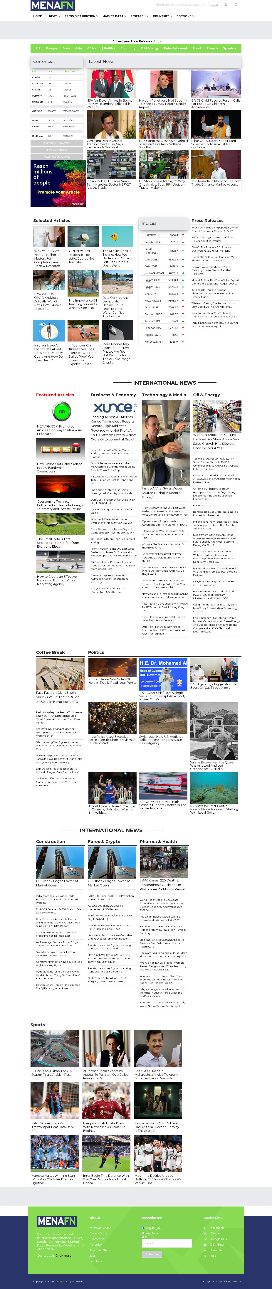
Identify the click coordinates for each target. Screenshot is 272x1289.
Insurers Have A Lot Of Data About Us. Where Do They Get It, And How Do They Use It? (164, 571)
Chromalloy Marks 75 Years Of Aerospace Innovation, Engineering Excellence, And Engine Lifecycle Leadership (214, 494)
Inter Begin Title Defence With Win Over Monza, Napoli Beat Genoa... (106, 1179)
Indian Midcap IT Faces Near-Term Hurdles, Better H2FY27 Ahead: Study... (109, 184)
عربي (215, 5)
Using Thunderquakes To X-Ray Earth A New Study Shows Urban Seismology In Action (216, 608)
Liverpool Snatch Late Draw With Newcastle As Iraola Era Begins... (104, 1127)
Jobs (92, 1255)
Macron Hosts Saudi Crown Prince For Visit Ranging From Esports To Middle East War (216, 572)
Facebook (217, 1228)
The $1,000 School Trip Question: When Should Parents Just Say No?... (215, 258)
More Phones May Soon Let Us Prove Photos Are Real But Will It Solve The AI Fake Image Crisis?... (116, 353)
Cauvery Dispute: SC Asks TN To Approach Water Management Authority (109, 579)
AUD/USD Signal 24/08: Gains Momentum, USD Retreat (108, 590)
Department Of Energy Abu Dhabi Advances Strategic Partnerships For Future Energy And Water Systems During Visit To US (215, 540)
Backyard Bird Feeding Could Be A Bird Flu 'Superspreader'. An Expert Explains (163, 954)
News (53, 16)
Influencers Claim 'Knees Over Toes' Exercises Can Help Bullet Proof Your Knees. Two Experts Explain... (82, 355)
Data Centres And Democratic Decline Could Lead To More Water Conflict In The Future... (116, 307)
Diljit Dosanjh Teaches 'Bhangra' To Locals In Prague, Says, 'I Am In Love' (57, 770)
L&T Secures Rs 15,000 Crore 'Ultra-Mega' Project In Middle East (57, 934)
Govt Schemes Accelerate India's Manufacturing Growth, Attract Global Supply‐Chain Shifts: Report (113, 467)
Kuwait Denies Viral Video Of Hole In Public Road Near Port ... (112, 681)
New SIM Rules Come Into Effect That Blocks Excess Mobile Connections (110, 937)
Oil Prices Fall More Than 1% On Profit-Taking (113, 540)
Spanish (229, 48)
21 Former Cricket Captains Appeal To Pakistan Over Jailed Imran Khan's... (106, 1074)
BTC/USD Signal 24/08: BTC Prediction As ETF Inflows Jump (111, 897)
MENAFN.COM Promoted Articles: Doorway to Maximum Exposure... (59, 430)
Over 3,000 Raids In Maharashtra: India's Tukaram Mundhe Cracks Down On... (156, 1074)
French (212, 48)
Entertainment (175, 48)
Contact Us (97, 1239)
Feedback (96, 1261)
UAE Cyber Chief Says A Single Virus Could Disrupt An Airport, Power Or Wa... (162, 696)
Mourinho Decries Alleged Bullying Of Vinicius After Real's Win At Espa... (158, 1179)
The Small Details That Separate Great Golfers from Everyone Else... (58, 542)
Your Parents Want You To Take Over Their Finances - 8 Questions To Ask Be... (215, 315)
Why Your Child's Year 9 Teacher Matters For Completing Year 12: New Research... (48, 258)
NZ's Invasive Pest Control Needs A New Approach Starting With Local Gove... (214, 809)
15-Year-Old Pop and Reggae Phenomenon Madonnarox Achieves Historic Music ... (214, 293)
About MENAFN (100, 1250)
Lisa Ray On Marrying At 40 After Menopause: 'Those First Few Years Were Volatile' (57, 732)
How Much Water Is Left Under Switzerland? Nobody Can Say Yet (111, 521)
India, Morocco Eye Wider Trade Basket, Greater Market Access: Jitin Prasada (112, 453)
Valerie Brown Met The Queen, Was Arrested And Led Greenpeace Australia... (213, 766)
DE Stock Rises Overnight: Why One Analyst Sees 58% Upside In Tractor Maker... (162, 184)
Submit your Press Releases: (133, 41)
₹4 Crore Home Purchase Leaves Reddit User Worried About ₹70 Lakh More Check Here (113, 565)
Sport (197, 48)
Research (138, 16)
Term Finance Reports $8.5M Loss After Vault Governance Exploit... (215, 324)
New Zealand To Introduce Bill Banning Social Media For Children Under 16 (165, 595)
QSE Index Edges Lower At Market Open (111, 511)
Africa (92, 48)
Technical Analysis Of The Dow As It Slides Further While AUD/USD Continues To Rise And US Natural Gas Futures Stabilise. (215, 464)
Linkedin (216, 1250)
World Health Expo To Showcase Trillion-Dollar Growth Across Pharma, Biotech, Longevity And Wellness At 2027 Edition (162, 905)
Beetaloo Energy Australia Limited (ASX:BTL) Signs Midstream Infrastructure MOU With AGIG (213, 595)
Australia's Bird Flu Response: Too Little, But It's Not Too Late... (82, 256)
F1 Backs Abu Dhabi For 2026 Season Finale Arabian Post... (52, 1072)
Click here (63, 1255)
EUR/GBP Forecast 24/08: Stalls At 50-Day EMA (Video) (113, 501)
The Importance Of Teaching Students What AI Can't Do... (82, 304)
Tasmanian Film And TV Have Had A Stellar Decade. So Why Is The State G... (157, 1127)
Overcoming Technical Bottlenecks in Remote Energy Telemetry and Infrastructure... (60, 505)
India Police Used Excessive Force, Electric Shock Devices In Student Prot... (111, 740)
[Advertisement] (136, 30)
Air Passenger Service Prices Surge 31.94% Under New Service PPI (57, 944)
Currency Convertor (57, 143)
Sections (184, 16)
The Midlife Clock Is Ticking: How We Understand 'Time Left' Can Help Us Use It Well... (117, 258)
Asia (78, 48)
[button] (225, 5)
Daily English (153, 1228)
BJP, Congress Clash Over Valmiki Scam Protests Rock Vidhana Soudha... (163, 144)
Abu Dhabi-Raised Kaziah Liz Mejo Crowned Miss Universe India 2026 (160, 918)
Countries (161, 16)
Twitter (215, 1233)
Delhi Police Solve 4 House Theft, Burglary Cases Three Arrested (107, 980)
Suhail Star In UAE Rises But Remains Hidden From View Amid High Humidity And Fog (163, 930)
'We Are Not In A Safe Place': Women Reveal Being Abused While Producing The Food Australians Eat (163, 966)
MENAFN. (59, 1281)
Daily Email (217, 1244)
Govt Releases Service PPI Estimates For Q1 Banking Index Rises (58, 986)
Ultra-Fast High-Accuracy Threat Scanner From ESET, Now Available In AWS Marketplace (164, 630)
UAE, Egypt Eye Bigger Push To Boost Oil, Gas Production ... (213, 686)
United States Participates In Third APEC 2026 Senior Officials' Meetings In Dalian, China (216, 479)
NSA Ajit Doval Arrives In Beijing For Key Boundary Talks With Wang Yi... (110, 104)
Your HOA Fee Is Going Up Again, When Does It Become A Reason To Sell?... (215, 229)
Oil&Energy (150, 48)
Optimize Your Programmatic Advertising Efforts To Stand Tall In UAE (164, 523)
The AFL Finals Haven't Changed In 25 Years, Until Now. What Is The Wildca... (112, 810)
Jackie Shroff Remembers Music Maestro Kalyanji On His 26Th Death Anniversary (57, 782)
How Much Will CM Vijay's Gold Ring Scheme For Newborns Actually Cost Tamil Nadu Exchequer (110, 958)
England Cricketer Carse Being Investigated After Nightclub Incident (113, 491)
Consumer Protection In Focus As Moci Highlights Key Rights (59, 963)
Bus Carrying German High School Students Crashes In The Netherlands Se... (163, 805)
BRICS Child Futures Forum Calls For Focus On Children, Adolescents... (215, 104)
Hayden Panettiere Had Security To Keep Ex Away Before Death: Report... (163, 104)
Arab (66, 48)
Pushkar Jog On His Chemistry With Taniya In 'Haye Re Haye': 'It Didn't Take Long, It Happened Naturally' (59, 759)
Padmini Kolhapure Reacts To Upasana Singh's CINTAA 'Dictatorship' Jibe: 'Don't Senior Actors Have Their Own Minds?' (59, 717)
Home (37, 16)
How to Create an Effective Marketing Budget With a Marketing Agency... (57, 580)
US (38, 48)
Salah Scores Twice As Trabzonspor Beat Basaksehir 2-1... (53, 1127)
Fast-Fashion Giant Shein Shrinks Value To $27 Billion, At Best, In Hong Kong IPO (114, 480)
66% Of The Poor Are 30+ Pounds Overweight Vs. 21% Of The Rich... (211, 249)
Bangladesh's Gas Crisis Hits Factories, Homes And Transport (215, 513)
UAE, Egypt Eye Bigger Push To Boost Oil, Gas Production (215, 583)
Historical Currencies (57, 156)
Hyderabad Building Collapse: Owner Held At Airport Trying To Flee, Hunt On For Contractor (59, 975)
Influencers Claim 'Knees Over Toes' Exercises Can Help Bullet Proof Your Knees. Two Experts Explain (164, 584)
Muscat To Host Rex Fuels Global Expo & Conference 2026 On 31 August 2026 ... (215, 282)
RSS (213, 1255)
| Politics (108, 48)
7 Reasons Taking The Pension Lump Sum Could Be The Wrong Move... (213, 305)
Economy (128, 48)
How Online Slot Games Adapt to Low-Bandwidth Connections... (59, 467)
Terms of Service (100, 1228)
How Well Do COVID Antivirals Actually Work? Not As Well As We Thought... (47, 301)
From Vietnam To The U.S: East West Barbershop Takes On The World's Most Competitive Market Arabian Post (114, 552)
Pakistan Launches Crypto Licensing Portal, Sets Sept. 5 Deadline (109, 947)
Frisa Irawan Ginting (204, 505)
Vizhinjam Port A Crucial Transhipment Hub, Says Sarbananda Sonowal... (105, 144)
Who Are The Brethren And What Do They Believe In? (164, 546)
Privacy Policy (99, 1233)
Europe (51, 48)
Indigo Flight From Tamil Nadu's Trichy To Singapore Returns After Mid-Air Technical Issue (215, 525)
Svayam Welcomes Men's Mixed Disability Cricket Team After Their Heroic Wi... (212, 270)
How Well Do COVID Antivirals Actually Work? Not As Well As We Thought (162, 1004)
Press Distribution (80, 16)
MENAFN (236, 1281)
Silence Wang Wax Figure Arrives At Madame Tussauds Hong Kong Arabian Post (165, 534)
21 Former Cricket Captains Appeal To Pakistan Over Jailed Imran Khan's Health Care (162, 943)
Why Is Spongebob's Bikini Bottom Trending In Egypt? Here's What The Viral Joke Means (161, 993)
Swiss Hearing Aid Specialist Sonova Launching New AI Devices (163, 618)
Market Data (113, 16)
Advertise (96, 1244)
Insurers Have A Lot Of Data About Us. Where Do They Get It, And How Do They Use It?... (48, 353)
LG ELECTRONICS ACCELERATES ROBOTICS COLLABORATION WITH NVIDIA (163, 557)
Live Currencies (57, 150)
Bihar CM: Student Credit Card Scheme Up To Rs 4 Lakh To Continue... (213, 144)
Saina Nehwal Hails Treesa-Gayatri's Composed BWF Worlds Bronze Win (113, 531)
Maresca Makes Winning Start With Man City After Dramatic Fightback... (53, 1179)
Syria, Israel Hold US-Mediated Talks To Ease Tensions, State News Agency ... (161, 740)
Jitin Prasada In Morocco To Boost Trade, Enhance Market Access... (216, 182)
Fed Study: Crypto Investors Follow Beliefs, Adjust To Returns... (212, 239)
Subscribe (152, 1254)
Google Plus (218, 1239)
